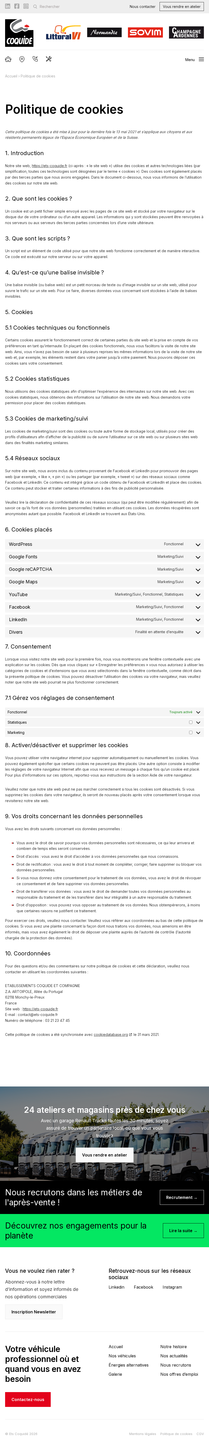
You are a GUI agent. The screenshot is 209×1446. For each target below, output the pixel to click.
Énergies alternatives (129, 1365)
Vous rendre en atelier (182, 6)
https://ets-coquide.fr (49, 166)
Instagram (172, 1287)
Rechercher (50, 6)
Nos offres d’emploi (179, 1374)
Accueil (11, 76)
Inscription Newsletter (33, 1311)
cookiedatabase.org (111, 1034)
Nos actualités (174, 1355)
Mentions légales (142, 1434)
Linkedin (116, 1287)
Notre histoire (173, 1346)
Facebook (143, 1287)
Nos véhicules (122, 1355)
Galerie (115, 1374)
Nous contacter (142, 6)
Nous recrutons (175, 1365)
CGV (200, 1434)
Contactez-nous (27, 1399)
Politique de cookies (176, 1434)
